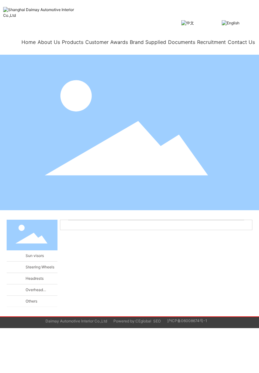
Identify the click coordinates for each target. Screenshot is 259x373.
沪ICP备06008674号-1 (187, 320)
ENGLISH (247, 22)
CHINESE (202, 22)
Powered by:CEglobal (132, 321)
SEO (157, 321)
